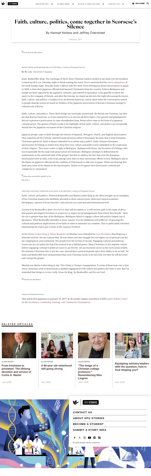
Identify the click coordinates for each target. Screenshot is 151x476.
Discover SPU (42, 4)
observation (59, 209)
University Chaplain (42, 71)
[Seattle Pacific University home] (138, 3)
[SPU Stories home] (10, 5)
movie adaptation (116, 82)
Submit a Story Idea (90, 429)
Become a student (88, 424)
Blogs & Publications (89, 4)
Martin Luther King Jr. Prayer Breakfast (47, 234)
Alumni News (63, 4)
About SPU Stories (89, 418)
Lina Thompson (103, 234)
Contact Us (114, 4)
